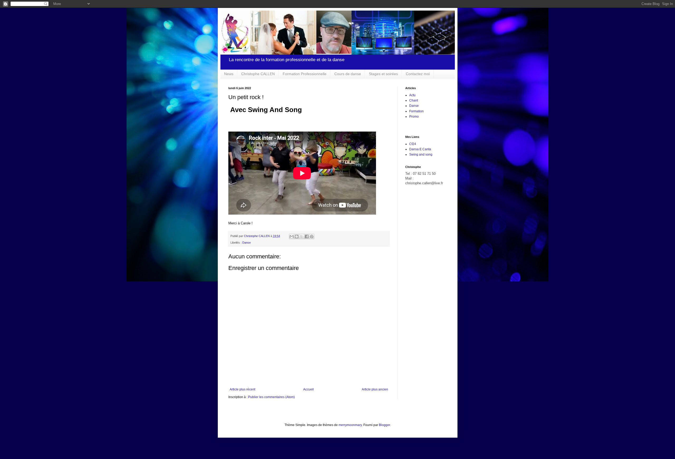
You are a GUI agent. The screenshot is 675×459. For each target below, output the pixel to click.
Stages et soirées (383, 74)
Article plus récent (242, 389)
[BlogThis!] (296, 236)
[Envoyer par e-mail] (291, 236)
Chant (413, 100)
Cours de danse (347, 74)
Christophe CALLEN (258, 74)
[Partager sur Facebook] (306, 236)
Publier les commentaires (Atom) (271, 397)
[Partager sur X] (301, 236)
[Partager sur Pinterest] (311, 236)
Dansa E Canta (420, 149)
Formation (416, 111)
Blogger (384, 425)
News (228, 74)
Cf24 (412, 144)
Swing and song (420, 154)
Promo (414, 116)
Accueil (308, 389)
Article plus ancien (375, 389)
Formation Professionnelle (304, 74)
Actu (412, 95)
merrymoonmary (350, 425)
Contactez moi (418, 74)
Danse (246, 242)
